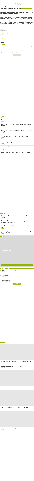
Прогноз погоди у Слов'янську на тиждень (10, 119)
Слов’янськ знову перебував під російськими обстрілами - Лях (14, 136)
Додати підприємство (17, 283)
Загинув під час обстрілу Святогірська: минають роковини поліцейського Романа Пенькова (16, 147)
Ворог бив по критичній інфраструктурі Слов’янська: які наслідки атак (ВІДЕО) (16, 226)
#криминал (21, 27)
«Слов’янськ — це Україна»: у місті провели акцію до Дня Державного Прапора (16, 125)
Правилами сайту (14, 52)
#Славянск (1, 27)
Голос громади (6, 251)
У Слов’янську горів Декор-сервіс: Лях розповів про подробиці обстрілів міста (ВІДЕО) (16, 231)
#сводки (13, 27)
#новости (5, 27)
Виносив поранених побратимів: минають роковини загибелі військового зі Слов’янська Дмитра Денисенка (16, 141)
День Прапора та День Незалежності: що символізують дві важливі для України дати (16, 153)
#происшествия (17, 27)
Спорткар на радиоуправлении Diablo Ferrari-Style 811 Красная (14, 407)
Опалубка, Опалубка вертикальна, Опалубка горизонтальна (13, 428)
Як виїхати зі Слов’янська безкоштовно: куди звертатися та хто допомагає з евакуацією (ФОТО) (16, 221)
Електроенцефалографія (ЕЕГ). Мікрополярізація (11, 366)
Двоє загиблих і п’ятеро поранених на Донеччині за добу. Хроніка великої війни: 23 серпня (17, 131)
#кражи (8, 27)
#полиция (10, 27)
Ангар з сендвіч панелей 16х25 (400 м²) (9, 387)
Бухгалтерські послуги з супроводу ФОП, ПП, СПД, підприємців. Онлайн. (16, 361)
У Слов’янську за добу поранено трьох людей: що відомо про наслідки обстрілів (16, 114)
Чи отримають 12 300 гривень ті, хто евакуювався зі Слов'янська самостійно (16, 216)
